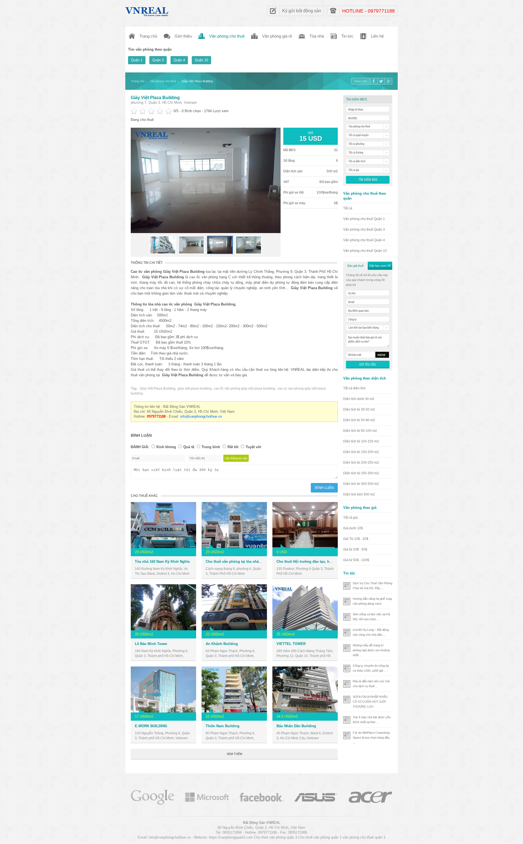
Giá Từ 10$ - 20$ (355, 539)
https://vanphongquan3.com (231, 837)
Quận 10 (201, 60)
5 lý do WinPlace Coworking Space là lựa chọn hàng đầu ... (371, 737)
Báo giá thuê (355, 265)
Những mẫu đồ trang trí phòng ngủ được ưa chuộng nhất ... (371, 650)
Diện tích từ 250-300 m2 (361, 473)
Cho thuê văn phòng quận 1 (320, 837)
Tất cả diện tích (354, 388)
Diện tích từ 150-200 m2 (361, 452)
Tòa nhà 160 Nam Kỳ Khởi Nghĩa (162, 561)
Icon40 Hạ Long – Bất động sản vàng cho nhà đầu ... (371, 632)
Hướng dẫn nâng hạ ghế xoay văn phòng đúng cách (372, 601)
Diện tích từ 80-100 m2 (360, 431)
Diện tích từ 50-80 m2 (359, 420)
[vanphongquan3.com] (147, 10)
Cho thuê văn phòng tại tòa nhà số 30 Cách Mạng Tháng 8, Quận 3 (262, 561)
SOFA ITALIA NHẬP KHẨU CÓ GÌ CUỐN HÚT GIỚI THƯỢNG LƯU (370, 701)
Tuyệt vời (253, 447)
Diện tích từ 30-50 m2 (359, 409)
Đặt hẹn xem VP (380, 265)
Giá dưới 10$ (353, 528)
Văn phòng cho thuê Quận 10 (365, 251)
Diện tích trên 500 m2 (359, 494)
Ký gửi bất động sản (301, 10)
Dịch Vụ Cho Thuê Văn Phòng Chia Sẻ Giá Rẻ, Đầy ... (372, 586)
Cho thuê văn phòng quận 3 (275, 837)
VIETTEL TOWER (291, 644)
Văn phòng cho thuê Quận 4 (364, 240)
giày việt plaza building (195, 388)
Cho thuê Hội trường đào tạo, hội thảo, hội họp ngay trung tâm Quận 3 (336, 561)
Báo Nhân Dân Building (296, 726)
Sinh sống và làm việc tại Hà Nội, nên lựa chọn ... (371, 617)
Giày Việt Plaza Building (155, 97)
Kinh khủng (166, 447)
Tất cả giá (350, 517)
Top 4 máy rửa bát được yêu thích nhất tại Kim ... (372, 719)
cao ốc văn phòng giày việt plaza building (244, 388)
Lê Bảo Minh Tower (151, 644)
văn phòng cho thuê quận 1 (364, 837)
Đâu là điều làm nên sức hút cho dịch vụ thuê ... (371, 684)
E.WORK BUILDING (151, 726)
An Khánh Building (222, 644)
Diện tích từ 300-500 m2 (361, 484)
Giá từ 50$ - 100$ (356, 560)
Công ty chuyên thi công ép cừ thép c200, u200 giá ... (371, 668)
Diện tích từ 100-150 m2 (361, 441)
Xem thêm (234, 754)
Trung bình (211, 447)
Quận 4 (179, 60)
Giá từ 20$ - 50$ (355, 549)
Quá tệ (188, 447)
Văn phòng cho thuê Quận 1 (364, 219)
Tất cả (347, 208)
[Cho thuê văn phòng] (152, 797)
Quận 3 (158, 60)
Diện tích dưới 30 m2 (358, 399)
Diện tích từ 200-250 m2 (361, 462)
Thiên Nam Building (222, 726)
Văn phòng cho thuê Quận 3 (364, 229)
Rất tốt (232, 447)
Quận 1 (136, 60)
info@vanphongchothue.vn (201, 416)
